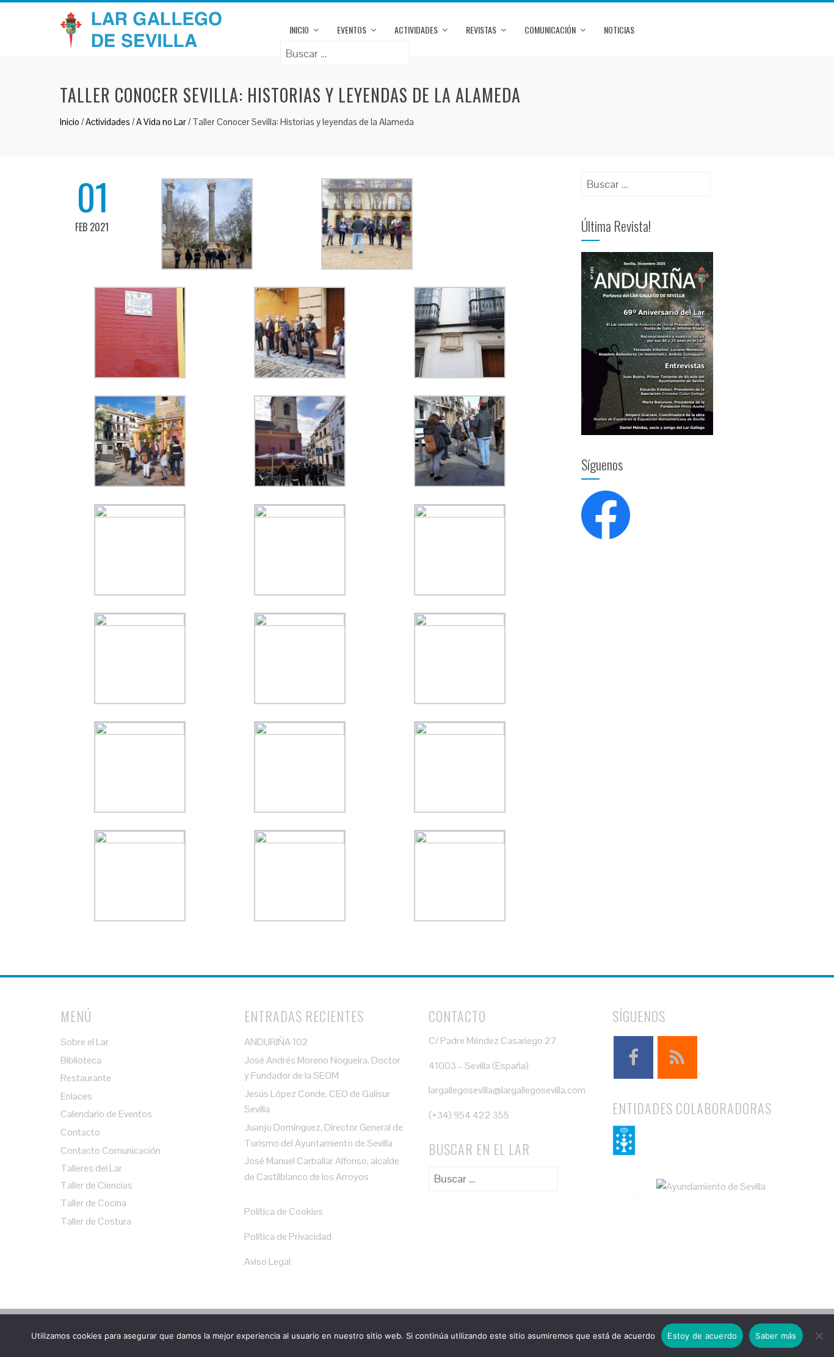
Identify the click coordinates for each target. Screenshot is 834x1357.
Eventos (351, 29)
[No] (819, 1336)
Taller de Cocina (93, 1203)
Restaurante (85, 1077)
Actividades (416, 29)
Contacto (80, 1132)
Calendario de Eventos (106, 1113)
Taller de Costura (95, 1221)
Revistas (481, 29)
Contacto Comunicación (110, 1150)
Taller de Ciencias (96, 1185)
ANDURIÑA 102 (276, 1041)
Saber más (775, 1336)
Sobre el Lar (84, 1041)
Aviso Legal (267, 1261)
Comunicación (550, 29)
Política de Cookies (283, 1211)
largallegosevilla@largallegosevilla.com (507, 1090)
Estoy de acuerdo (702, 1336)
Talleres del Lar (91, 1168)
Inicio (299, 29)
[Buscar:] (345, 49)
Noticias (619, 29)
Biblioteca (80, 1060)
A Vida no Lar (161, 122)
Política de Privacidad (288, 1236)
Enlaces (76, 1096)
